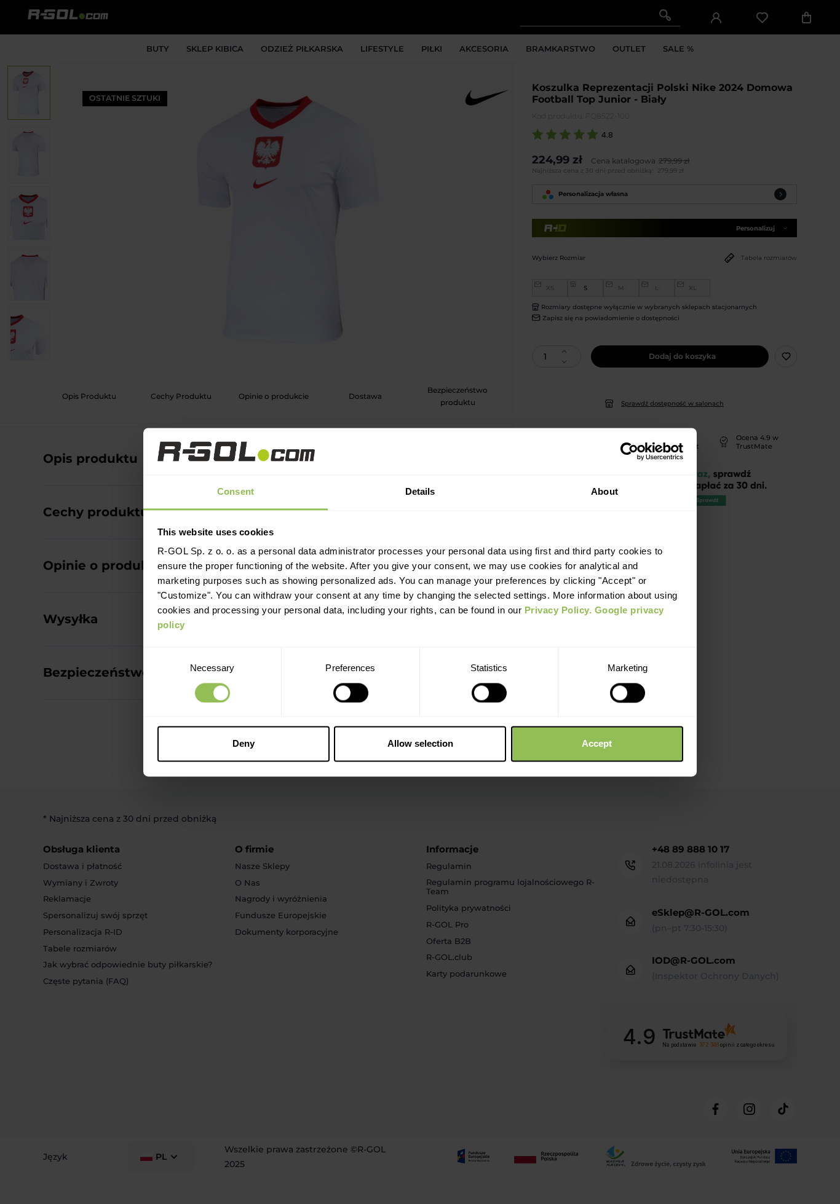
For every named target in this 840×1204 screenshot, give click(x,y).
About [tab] (604, 492)
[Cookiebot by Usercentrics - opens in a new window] (629, 451)
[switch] (350, 692)
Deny (243, 744)
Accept (597, 744)
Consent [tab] (235, 492)
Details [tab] (420, 492)
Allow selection (420, 744)
